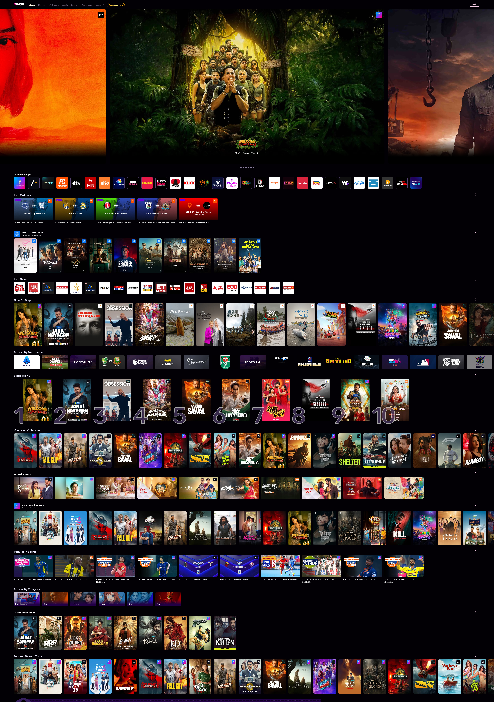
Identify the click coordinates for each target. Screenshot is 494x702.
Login (474, 4)
